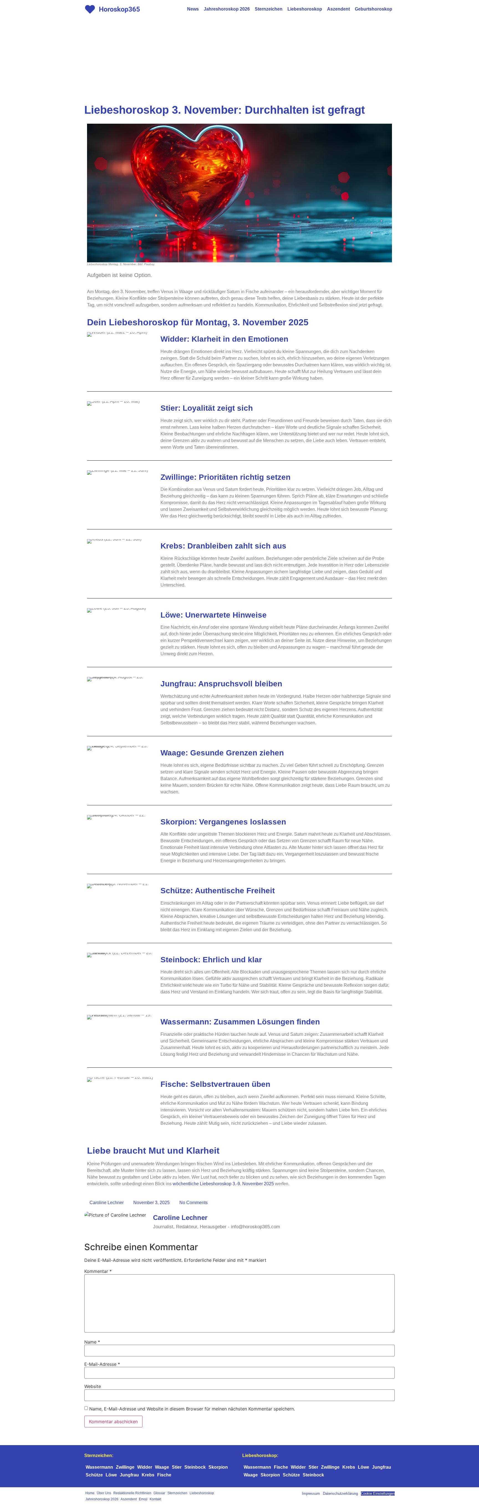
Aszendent (338, 9)
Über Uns (104, 1493)
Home (90, 1493)
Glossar (159, 1493)
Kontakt (155, 1499)
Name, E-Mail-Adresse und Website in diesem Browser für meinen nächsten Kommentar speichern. (192, 1409)
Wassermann (99, 1467)
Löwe (111, 1475)
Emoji (143, 1499)
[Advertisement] (239, 60)
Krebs (148, 1475)
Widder (144, 1467)
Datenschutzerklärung (340, 1493)
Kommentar (98, 1271)
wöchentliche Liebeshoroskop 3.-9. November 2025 (223, 1183)
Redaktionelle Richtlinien (132, 1493)
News (193, 9)
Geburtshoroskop (373, 9)
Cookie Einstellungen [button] (378, 1493)
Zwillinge (125, 1467)
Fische (164, 1475)
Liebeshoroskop (304, 9)
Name (92, 1342)
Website (92, 1386)
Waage (162, 1467)
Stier (177, 1467)
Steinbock (195, 1467)
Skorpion (218, 1467)
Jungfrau (129, 1475)
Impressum (311, 1493)
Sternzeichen (268, 9)
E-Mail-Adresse (102, 1364)
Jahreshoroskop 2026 (227, 9)
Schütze (94, 1475)
